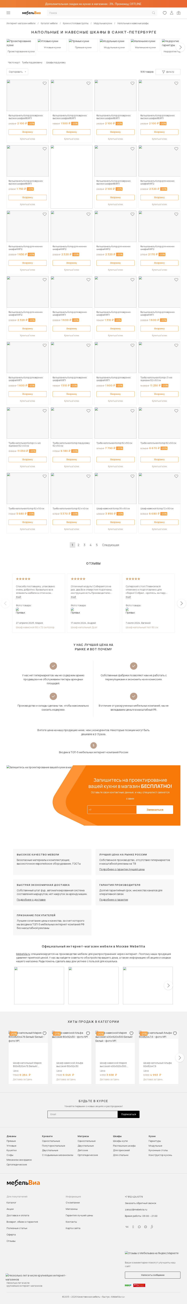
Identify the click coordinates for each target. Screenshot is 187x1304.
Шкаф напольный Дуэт (84, 627)
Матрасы (83, 1136)
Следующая (110, 545)
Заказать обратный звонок (140, 1203)
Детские (83, 1150)
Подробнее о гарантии (113, 899)
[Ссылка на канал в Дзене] (146, 1227)
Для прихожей (121, 1150)
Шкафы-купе (120, 1141)
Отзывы (11, 1241)
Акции (10, 1209)
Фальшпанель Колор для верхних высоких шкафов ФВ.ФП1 (26, 117)
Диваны (11, 1136)
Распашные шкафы (124, 1145)
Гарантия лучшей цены (79, 1215)
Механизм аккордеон (19, 1159)
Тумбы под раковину (32, 62)
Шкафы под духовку (56, 62)
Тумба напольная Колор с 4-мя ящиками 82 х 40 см (25, 444)
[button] (180, 47)
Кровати (47, 1136)
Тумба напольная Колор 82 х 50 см (26, 508)
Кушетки (12, 1150)
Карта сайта (73, 1228)
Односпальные (51, 1141)
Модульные (155, 1145)
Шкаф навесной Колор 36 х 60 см (113, 508)
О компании (73, 1202)
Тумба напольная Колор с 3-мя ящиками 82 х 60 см (156, 379)
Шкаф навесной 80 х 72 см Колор (35, 627)
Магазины (72, 1209)
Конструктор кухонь (160, 1155)
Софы (10, 1155)
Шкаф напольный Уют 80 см (142, 627)
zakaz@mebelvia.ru (136, 1209)
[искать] (153, 13)
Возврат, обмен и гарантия (22, 1221)
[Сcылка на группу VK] (127, 1227)
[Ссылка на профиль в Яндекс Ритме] (152, 1227)
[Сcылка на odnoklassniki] (133, 1227)
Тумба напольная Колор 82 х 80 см (114, 443)
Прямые (11, 1141)
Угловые (11, 1145)
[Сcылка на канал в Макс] (139, 1227)
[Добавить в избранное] (45, 83)
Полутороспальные (53, 1145)
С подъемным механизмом (57, 1155)
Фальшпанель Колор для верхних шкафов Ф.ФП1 (70, 313)
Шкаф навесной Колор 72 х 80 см (156, 508)
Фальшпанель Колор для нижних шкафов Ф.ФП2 (157, 182)
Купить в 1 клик (27, 138)
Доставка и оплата (18, 1215)
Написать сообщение (152, 1275)
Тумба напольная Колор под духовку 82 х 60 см (71, 444)
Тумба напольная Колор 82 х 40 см (70, 508)
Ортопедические (17, 1164)
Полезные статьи (17, 1228)
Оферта (11, 1234)
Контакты (71, 1221)
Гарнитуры (155, 1141)
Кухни (152, 1136)
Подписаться (128, 1114)
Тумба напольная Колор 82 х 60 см (158, 443)
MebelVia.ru (23, 954)
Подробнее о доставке (31, 899)
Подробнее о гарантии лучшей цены (122, 869)
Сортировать (15, 71)
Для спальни (120, 1155)
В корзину (27, 131)
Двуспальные (50, 1150)
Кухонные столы (158, 1150)
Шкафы (117, 1136)
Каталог (11, 1202)
